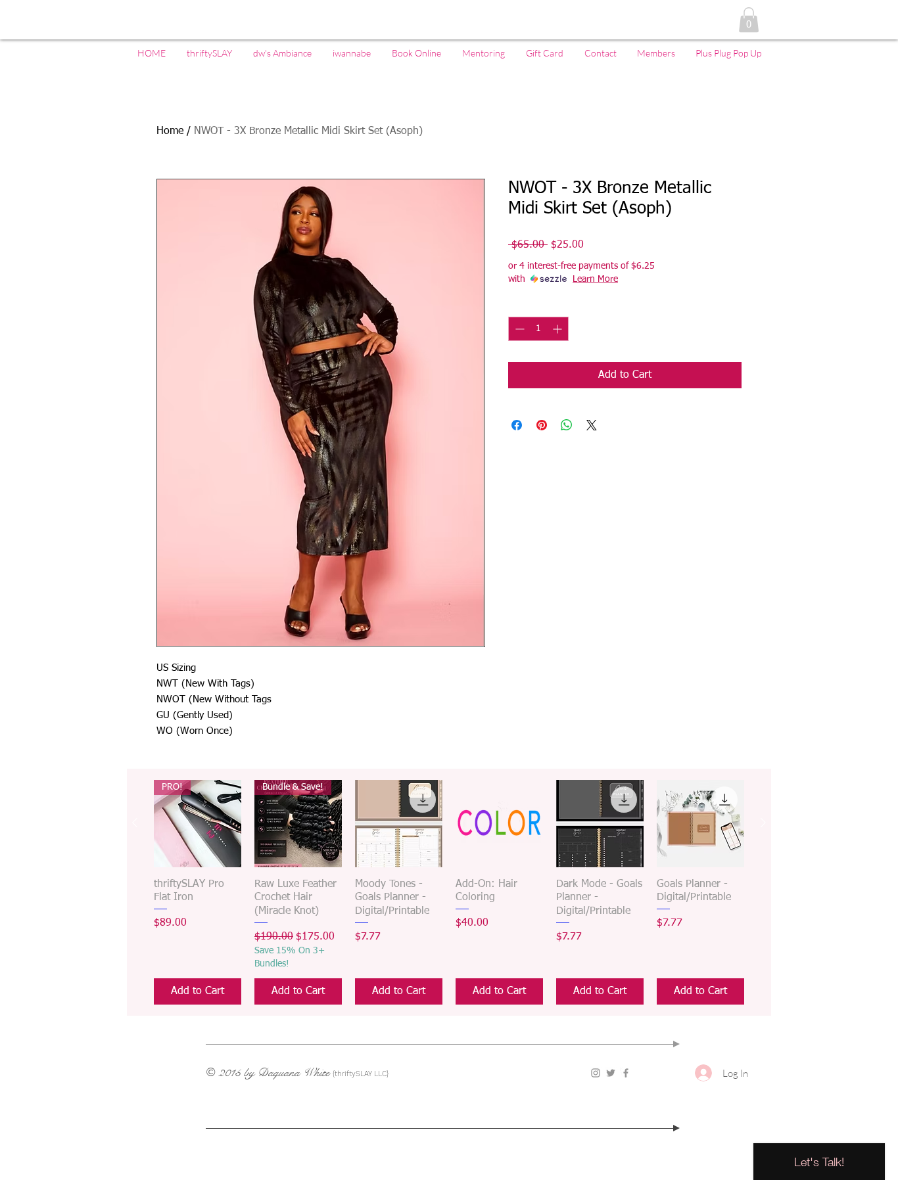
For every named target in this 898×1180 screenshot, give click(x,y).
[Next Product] (763, 822)
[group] (449, 892)
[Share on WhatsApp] (567, 425)
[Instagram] (596, 1073)
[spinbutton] (538, 328)
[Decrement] (518, 328)
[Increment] (558, 328)
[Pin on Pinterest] (542, 425)
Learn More (595, 279)
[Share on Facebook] (517, 425)
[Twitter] (611, 1073)
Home (169, 131)
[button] (748, 19)
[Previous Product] (135, 822)
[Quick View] (398, 823)
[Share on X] (592, 425)
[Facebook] (626, 1073)
